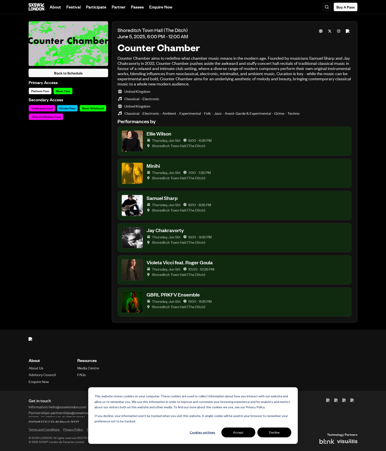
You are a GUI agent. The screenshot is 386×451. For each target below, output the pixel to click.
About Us (36, 367)
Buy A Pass (345, 6)
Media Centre (88, 367)
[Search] (327, 7)
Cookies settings (202, 432)
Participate (96, 7)
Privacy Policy (255, 407)
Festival (73, 7)
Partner (119, 7)
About (55, 7)
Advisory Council (42, 374)
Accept (238, 432)
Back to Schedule (68, 72)
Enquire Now (160, 7)
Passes (137, 7)
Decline (274, 432)
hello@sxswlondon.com (67, 406)
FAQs (81, 374)
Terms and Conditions (44, 429)
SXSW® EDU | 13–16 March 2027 (54, 419)
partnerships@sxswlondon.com (76, 412)
